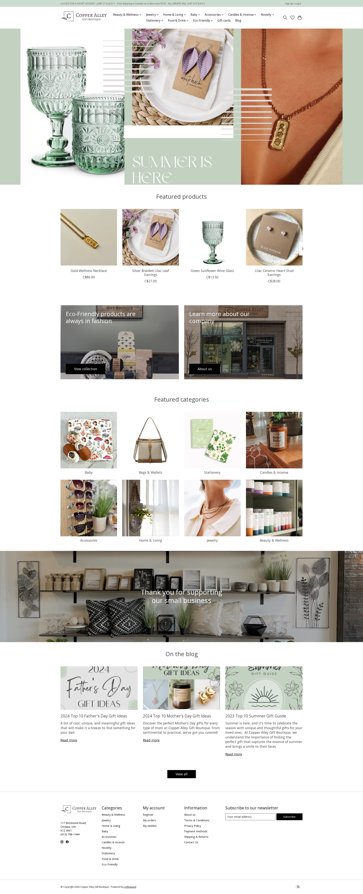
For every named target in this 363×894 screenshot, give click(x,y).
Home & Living (150, 540)
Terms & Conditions (196, 820)
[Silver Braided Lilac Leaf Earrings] (150, 237)
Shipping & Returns (196, 837)
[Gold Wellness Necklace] (88, 237)
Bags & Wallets (150, 472)
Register (148, 814)
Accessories (88, 540)
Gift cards (224, 21)
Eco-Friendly (109, 864)
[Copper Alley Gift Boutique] (83, 17)
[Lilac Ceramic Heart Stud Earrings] (274, 237)
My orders (149, 820)
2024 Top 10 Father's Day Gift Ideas (93, 716)
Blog (238, 21)
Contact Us (191, 842)
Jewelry (212, 540)
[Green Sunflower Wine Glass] (212, 237)
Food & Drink (110, 859)
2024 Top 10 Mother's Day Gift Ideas (177, 716)
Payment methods (195, 831)
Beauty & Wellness (274, 540)
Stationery (212, 472)
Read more (68, 740)
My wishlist (150, 826)
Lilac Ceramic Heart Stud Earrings (274, 272)
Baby (89, 472)
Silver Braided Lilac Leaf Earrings (150, 272)
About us (189, 814)
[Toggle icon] (285, 17)
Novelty (106, 848)
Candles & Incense (274, 472)
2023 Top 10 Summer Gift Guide (255, 716)
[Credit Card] (298, 887)
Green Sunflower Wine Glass (212, 270)
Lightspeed (130, 887)
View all (182, 774)
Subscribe (289, 816)
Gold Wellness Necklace (89, 270)
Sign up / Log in (293, 3)
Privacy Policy (192, 826)
